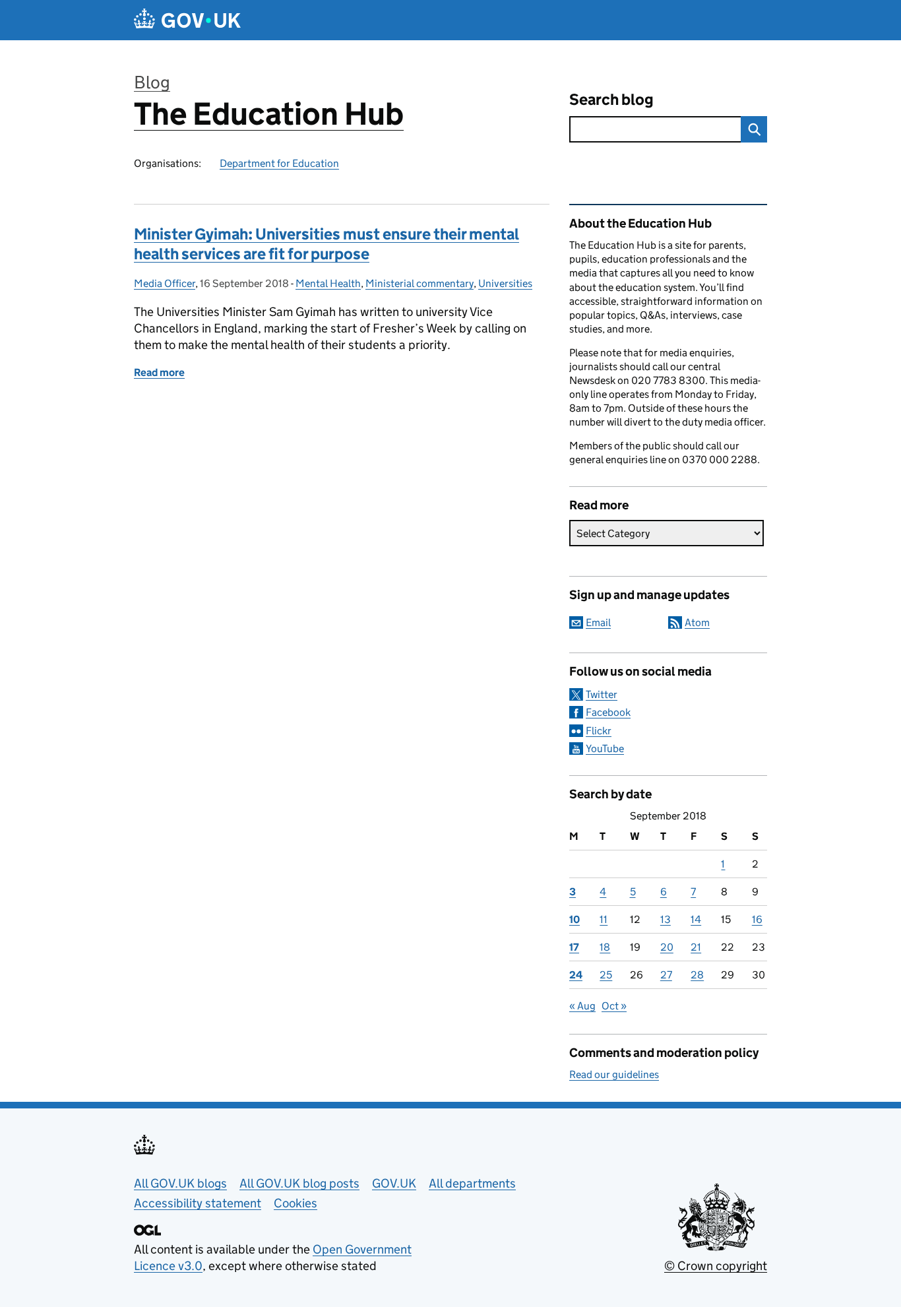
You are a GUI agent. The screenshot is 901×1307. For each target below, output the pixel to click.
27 (666, 975)
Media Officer (164, 283)
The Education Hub (269, 113)
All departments (472, 1183)
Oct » (614, 1006)
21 (696, 947)
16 (757, 919)
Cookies (295, 1203)
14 (696, 919)
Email (598, 622)
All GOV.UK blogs (180, 1183)
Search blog (611, 99)
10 (574, 919)
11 (603, 919)
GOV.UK (394, 1183)
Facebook (608, 712)
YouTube (605, 748)
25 (606, 975)
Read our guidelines (614, 1074)
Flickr (598, 730)
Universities (505, 283)
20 (666, 947)
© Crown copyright (715, 1265)
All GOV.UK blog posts (299, 1183)
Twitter (601, 694)
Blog (152, 82)
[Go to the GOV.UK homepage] (187, 20)
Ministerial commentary (419, 283)
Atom (697, 622)
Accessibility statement (197, 1203)
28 (697, 975)
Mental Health (328, 283)
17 (574, 947)
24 (575, 975)
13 (665, 919)
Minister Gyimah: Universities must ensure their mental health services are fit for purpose (326, 243)
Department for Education (279, 163)
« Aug (582, 1006)
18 (605, 947)
